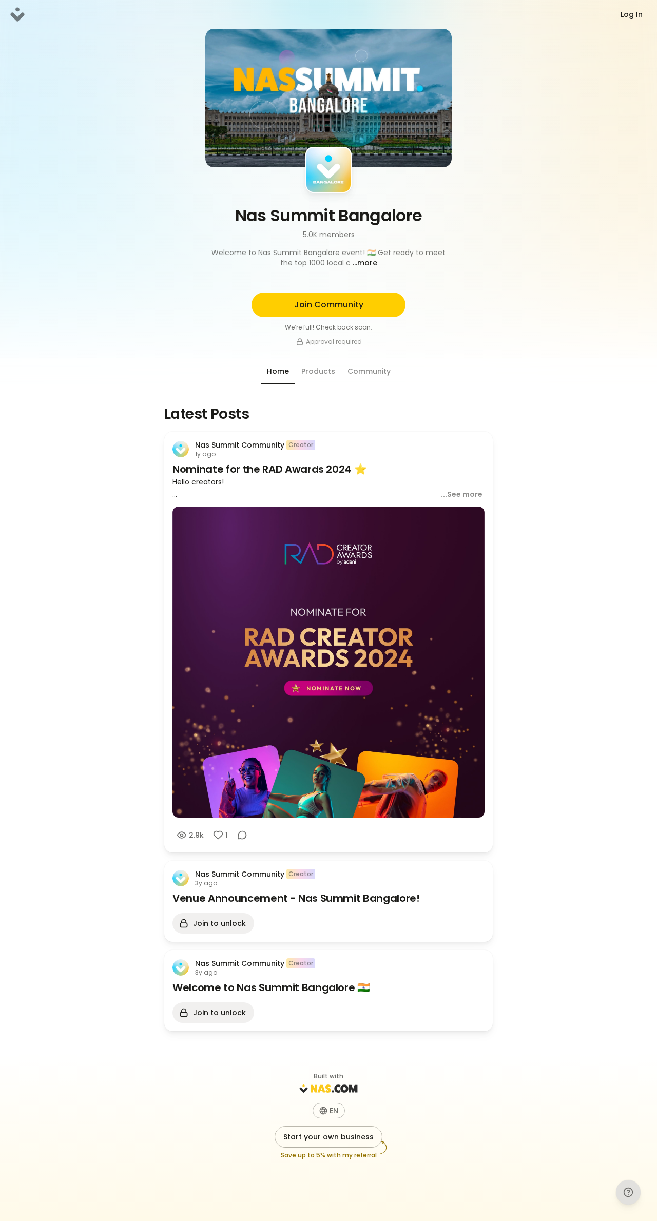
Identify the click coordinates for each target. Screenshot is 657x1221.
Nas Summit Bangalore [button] (328, 215)
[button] (328, 257)
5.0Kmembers (329, 234)
